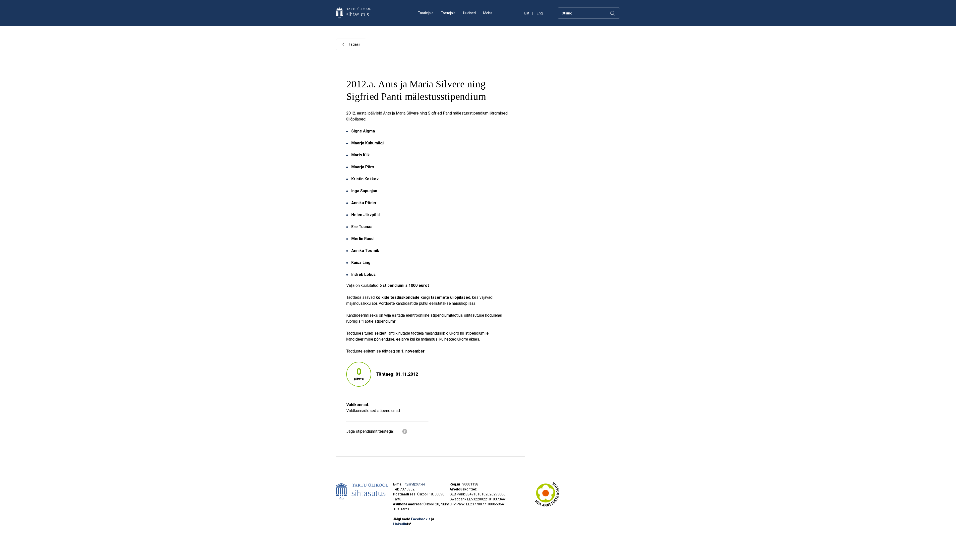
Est (526, 13)
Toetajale (448, 13)
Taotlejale (425, 13)
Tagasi (354, 44)
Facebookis (421, 519)
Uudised (469, 13)
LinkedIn (402, 524)
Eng (540, 13)
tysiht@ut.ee (415, 484)
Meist (487, 13)
